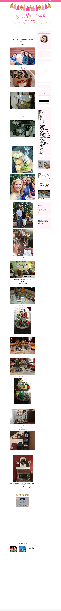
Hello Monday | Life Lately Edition (43, 179)
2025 (40, 111)
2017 (40, 119)
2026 (40, 110)
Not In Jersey (41, 208)
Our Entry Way (22, 68)
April (40, 149)
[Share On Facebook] (31, 537)
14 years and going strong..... (44, 133)
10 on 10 (13, 539)
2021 (40, 115)
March (41, 150)
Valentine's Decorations (22, 335)
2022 (40, 114)
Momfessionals (41, 212)
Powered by (42, 103)
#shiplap (22, 427)
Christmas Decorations (22, 305)
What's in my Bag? (42, 138)
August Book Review (43, 142)
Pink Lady (40, 205)
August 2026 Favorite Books (42, 209)
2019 (40, 117)
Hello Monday (42, 128)
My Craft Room (23, 259)
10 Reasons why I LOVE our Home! (45, 137)
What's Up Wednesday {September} (43, 126)
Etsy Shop (29, 279)
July (40, 146)
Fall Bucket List (42, 134)
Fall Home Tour (42, 127)
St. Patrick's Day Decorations (23, 376)
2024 (40, 112)
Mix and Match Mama (42, 210)
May (40, 148)
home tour (15, 539)
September (19, 539)
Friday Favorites (42, 136)
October (41, 122)
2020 (40, 116)
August (41, 145)
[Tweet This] (30, 537)
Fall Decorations (22, 285)
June (40, 147)
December (41, 120)
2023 (40, 113)
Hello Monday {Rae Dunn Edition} (45, 135)
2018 (40, 118)
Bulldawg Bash (42, 141)
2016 (40, 153)
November (41, 121)
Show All (49, 213)
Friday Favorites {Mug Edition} (44, 124)
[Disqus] (22, 567)
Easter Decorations (22, 356)
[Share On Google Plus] (33, 537)
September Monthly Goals (44, 143)
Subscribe (44, 101)
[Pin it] (34, 537)
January (41, 152)
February (41, 151)
